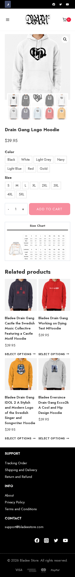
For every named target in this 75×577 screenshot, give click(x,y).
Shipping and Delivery (21, 469)
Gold (43, 168)
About (9, 495)
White (25, 159)
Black (11, 159)
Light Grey (43, 159)
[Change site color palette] (8, 4)
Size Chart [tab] (37, 225)
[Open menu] (7, 20)
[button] (65, 39)
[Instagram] (46, 540)
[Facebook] (54, 4)
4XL (10, 194)
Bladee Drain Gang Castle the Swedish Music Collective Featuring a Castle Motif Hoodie (20, 328)
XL (34, 185)
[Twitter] (60, 4)
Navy (60, 159)
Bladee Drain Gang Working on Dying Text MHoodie (53, 323)
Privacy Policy (15, 502)
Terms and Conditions (21, 509)
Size (8, 177)
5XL (21, 194)
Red (31, 168)
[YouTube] (67, 4)
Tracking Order (16, 463)
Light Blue (14, 168)
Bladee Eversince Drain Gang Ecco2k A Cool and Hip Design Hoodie (53, 405)
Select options (18, 354)
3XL (56, 185)
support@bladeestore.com (24, 526)
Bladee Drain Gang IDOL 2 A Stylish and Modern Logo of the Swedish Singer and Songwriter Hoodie (20, 410)
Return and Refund (18, 476)
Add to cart (50, 209)
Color (9, 151)
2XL (44, 185)
